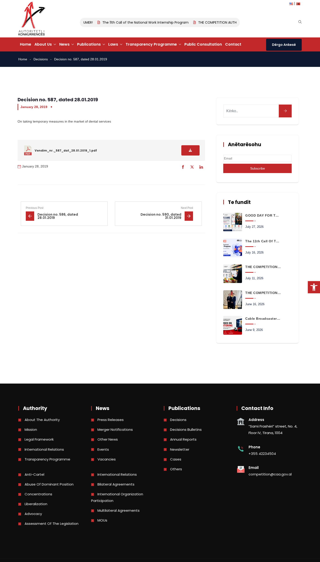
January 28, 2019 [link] (33, 107)
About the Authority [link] (42, 419)
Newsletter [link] (179, 449)
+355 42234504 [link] (262, 453)
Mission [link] (31, 429)
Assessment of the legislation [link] (51, 523)
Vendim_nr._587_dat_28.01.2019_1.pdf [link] (66, 150)
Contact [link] (233, 44)
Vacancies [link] (106, 459)
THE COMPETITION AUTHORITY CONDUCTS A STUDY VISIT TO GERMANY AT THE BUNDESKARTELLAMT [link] (263, 293)
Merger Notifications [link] (115, 429)
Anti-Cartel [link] (34, 474)
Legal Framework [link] (39, 439)
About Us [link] (43, 44)
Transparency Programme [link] (151, 44)
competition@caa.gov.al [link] (270, 474)
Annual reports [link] (183, 439)
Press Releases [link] (110, 419)
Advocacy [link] (33, 513)
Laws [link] (113, 44)
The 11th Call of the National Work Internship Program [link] (142, 22)
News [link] (64, 44)
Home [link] (25, 44)
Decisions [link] (40, 59)
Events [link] (103, 449)
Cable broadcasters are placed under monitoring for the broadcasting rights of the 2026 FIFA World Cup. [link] (263, 318)
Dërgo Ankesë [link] (284, 44)
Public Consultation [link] (203, 44)
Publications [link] (89, 44)
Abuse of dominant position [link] (49, 484)
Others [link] (176, 469)
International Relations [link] (44, 449)
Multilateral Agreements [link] (118, 510)
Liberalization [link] (36, 503)
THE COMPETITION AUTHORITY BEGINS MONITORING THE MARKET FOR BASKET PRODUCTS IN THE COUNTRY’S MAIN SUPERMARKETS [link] (263, 267)
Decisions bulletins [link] (186, 429)
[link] (314, 287)
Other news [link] (107, 439)
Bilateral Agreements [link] (115, 484)
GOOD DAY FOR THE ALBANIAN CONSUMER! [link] (263, 215)
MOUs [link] (102, 520)
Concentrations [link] (38, 494)
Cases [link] (175, 459)
